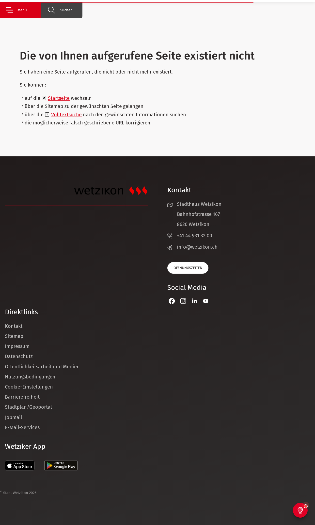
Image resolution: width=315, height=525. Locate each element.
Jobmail (13, 417)
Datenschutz (19, 356)
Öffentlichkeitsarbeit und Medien (42, 367)
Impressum (17, 346)
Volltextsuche (66, 115)
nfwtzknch (198, 247)
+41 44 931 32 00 (194, 236)
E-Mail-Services (22, 427)
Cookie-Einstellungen (29, 387)
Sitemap (14, 336)
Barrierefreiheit (22, 397)
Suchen (66, 10)
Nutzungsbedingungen (30, 377)
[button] (23, 10)
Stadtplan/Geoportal (28, 407)
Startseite (59, 98)
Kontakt (13, 326)
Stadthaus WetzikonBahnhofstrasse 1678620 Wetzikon (199, 214)
